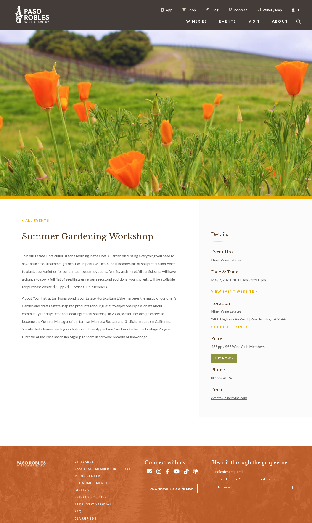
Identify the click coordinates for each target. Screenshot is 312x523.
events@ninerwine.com (229, 398)
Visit (254, 21)
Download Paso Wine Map (171, 489)
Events (227, 21)
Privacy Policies (90, 497)
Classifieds (85, 518)
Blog (215, 10)
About (280, 21)
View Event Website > (234, 291)
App (168, 10)
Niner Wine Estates (226, 260)
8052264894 (221, 378)
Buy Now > (224, 358)
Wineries (196, 21)
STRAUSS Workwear (93, 504)
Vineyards (84, 461)
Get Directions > (229, 327)
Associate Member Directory (102, 468)
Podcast (240, 10)
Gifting (81, 490)
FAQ (78, 511)
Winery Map (272, 10)
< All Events (35, 221)
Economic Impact (91, 483)
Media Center (87, 476)
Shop (191, 10)
